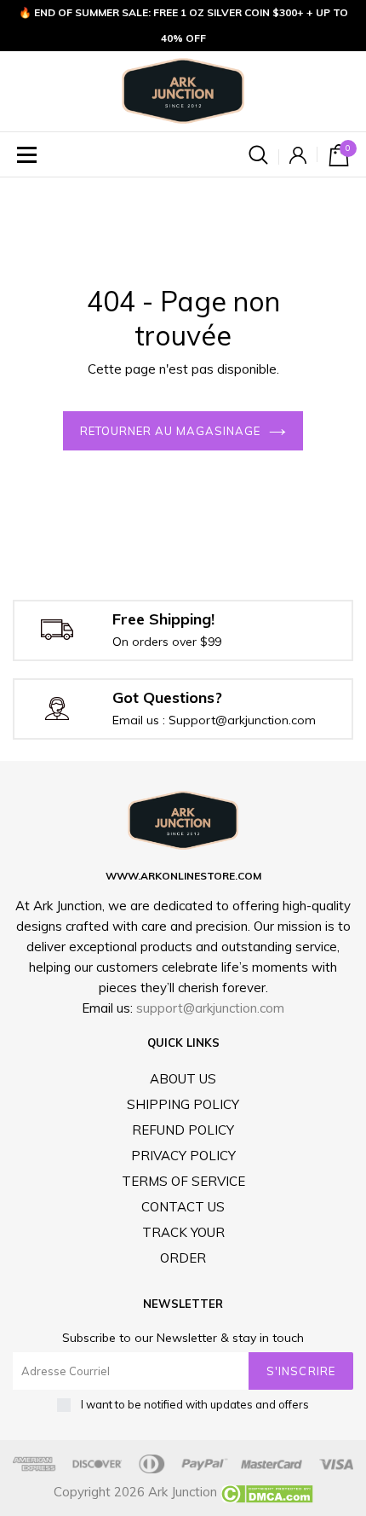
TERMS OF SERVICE (183, 1181)
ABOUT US (183, 1079)
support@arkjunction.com (210, 1008)
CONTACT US (183, 1207)
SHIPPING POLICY (183, 1104)
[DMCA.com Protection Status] (265, 1492)
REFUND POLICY (183, 1130)
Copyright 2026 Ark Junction (135, 1492)
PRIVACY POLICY (183, 1155)
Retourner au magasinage (170, 431)
